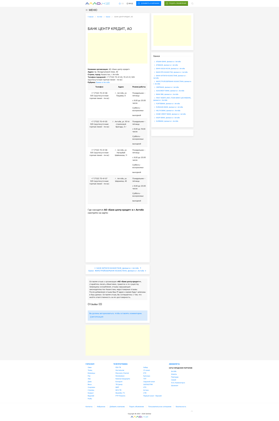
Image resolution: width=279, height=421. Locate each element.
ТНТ (144, 379)
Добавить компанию (150, 3)
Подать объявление (177, 3)
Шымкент (174, 385)
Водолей (91, 396)
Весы (90, 384)
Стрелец (91, 390)
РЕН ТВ (118, 367)
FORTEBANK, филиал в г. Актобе (168, 103)
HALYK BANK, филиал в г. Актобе (168, 110)
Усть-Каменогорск (178, 383)
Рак (89, 376)
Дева (90, 381)
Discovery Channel (122, 373)
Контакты (89, 406)
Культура (146, 376)
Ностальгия (120, 370)
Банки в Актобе (103, 82)
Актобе (173, 371)
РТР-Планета (120, 396)
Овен (90, 367)
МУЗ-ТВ (118, 390)
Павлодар (175, 377)
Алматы (174, 374)
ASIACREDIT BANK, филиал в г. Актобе (170, 91)
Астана (146, 390)
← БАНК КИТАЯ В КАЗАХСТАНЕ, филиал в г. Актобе (116, 268)
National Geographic (123, 379)
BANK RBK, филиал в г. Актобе (167, 94)
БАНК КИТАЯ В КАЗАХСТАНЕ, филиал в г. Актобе (169, 77)
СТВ (144, 393)
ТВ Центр (119, 384)
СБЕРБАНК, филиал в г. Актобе (167, 87)
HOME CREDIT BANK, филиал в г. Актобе (171, 114)
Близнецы (91, 373)
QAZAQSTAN (148, 384)
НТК (144, 387)
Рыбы (90, 398)
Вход (130, 3)
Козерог (91, 393)
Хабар (145, 367)
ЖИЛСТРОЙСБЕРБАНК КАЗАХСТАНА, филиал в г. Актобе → (120, 271)
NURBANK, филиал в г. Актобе (167, 121)
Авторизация (97, 317)
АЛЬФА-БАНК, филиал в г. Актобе (168, 61)
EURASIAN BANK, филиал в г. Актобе (169, 107)
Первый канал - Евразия (152, 396)
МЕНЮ (93, 10)
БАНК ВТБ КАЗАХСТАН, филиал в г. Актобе (172, 72)
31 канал (146, 370)
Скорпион (91, 387)
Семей (173, 380)
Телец (90, 370)
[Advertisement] (117, 48)
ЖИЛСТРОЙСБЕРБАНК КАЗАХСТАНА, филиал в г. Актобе (172, 82)
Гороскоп (90, 364)
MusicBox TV (120, 393)
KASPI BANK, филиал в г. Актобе (168, 118)
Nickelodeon (120, 376)
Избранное (101, 406)
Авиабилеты (174, 364)
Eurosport (119, 381)
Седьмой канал (149, 381)
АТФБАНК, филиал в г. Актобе (167, 65)
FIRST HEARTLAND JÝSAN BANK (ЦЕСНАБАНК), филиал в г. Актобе (172, 99)
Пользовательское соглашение (159, 406)
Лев (89, 379)
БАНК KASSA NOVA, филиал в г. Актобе (170, 68)
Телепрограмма (120, 364)
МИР (117, 387)
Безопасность (181, 406)
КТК (144, 373)
